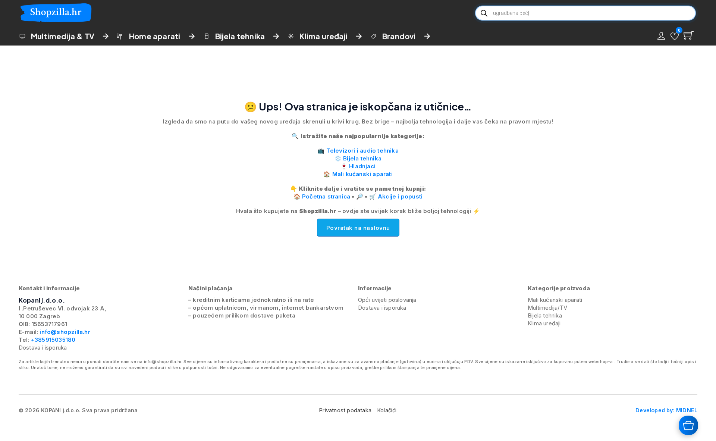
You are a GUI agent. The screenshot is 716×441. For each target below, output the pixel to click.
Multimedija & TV (62, 36)
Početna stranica (326, 196)
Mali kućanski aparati (362, 174)
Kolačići (387, 410)
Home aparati (154, 36)
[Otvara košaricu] (688, 425)
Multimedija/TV (547, 307)
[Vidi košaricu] (689, 35)
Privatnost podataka (345, 410)
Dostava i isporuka (43, 347)
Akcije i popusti (400, 196)
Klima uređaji (323, 36)
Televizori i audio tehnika (362, 150)
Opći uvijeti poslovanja (387, 299)
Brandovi (399, 36)
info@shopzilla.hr (64, 331)
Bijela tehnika (240, 36)
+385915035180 (53, 339)
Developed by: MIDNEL (666, 410)
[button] (674, 36)
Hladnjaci (362, 166)
